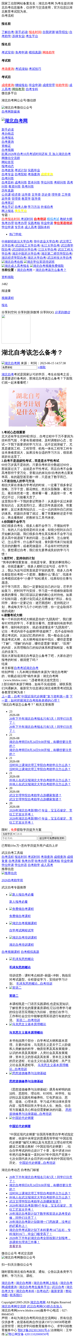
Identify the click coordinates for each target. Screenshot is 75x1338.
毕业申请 (35, 85)
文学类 (36, 194)
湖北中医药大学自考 (26, 253)
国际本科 (44, 227)
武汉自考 (58, 1287)
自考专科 (32, 89)
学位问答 (47, 182)
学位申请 (8, 227)
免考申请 (21, 52)
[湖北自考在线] (12, 261)
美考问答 (28, 186)
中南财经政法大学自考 (17, 241)
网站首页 (8, 162)
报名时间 (35, 32)
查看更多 (15, 1246)
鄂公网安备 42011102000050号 (28, 1334)
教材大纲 (66, 219)
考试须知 (21, 68)
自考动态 (43, 1291)
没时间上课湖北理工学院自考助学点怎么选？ (40, 1193)
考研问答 (60, 182)
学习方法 (34, 206)
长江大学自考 (50, 245)
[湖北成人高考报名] (15, 265)
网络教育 (18, 89)
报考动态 (8, 166)
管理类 (16, 198)
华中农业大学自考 (46, 241)
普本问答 (34, 182)
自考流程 (8, 856)
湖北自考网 (24, 270)
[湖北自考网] (15, 120)
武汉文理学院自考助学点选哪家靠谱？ (35, 1201)
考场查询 (8, 68)
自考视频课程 (11, 951)
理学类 (56, 194)
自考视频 (8, 150)
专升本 (19, 227)
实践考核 (34, 223)
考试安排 (8, 52)
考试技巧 (35, 68)
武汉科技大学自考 (59, 257)
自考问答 (8, 178)
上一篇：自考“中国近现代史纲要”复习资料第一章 (35, 696)
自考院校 (21, 174)
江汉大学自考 (47, 249)
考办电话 (8, 133)
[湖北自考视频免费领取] (47, 265)
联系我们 (16, 1295)
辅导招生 (62, 32)
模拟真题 (35, 52)
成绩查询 (8, 85)
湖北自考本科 (25, 1291)
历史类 (46, 194)
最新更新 (57, 1291)
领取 (42, 367)
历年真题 (8, 190)
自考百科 (8, 182)
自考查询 (8, 141)
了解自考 (8, 32)
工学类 (66, 194)
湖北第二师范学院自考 (56, 253)
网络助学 (48, 52)
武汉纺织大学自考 (24, 249)
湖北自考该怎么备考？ (51, 270)
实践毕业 (34, 170)
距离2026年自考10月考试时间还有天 (27, 154)
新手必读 (21, 32)
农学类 (6, 198)
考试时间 (27, 219)
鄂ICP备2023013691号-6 (34, 1330)
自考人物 (21, 206)
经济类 (16, 194)
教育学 (26, 198)
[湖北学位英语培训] (39, 261)
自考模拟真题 (30, 951)
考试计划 (21, 170)
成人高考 (31, 227)
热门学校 (15, 234)
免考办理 (8, 223)
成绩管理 (48, 85)
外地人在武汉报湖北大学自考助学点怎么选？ (40, 1197)
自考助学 (34, 865)
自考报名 (8, 137)
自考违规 (14, 861)
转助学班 (62, 85)
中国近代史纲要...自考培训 (37, 1162)
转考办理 (21, 223)
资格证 (6, 145)
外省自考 (47, 206)
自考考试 (20, 668)
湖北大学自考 (37, 257)
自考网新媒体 (11, 111)
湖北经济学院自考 (14, 257)
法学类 (26, 194)
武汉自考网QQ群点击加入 (44, 1306)
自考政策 (8, 170)
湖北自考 (8, 374)
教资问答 (14, 186)
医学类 (36, 198)
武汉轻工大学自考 (27, 245)
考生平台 (32, 36)
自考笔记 (8, 202)
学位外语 (21, 865)
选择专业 (18, 36)
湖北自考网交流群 (14, 1306)
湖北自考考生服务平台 (35, 1287)
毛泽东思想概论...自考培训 (34, 983)
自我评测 (48, 32)
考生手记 (8, 206)
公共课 (6, 194)
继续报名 (21, 85)
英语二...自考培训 (28, 1020)
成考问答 (21, 182)
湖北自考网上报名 (45, 1283)
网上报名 (8, 210)
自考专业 (8, 174)
